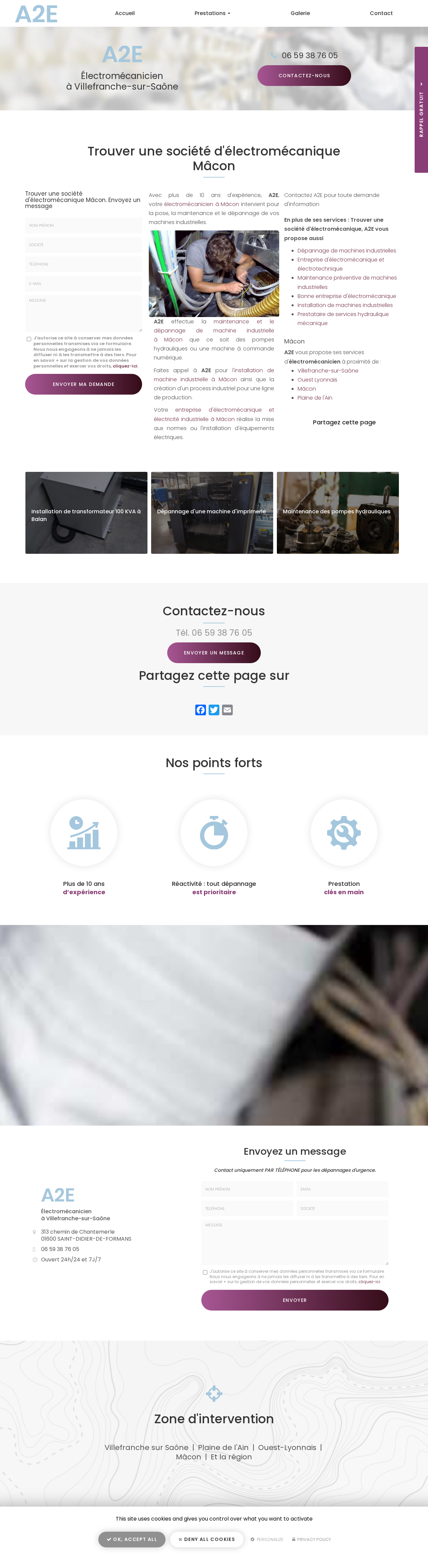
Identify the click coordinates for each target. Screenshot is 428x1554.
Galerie (300, 13)
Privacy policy (313, 1539)
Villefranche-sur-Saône (328, 371)
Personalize (269, 1539)
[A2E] (31, 13)
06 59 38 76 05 (310, 55)
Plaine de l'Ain (315, 398)
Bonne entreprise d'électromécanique (347, 296)
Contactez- (304, 75)
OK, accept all (134, 1539)
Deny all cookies (209, 1539)
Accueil (125, 13)
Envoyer (295, 1300)
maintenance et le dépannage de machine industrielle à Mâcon (214, 330)
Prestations (211, 13)
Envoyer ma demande (83, 384)
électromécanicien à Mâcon (201, 204)
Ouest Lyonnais (317, 380)
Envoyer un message (214, 652)
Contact (381, 13)
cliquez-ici (125, 366)
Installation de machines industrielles (345, 305)
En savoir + (86, 513)
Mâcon (307, 389)
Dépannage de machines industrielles (347, 250)
